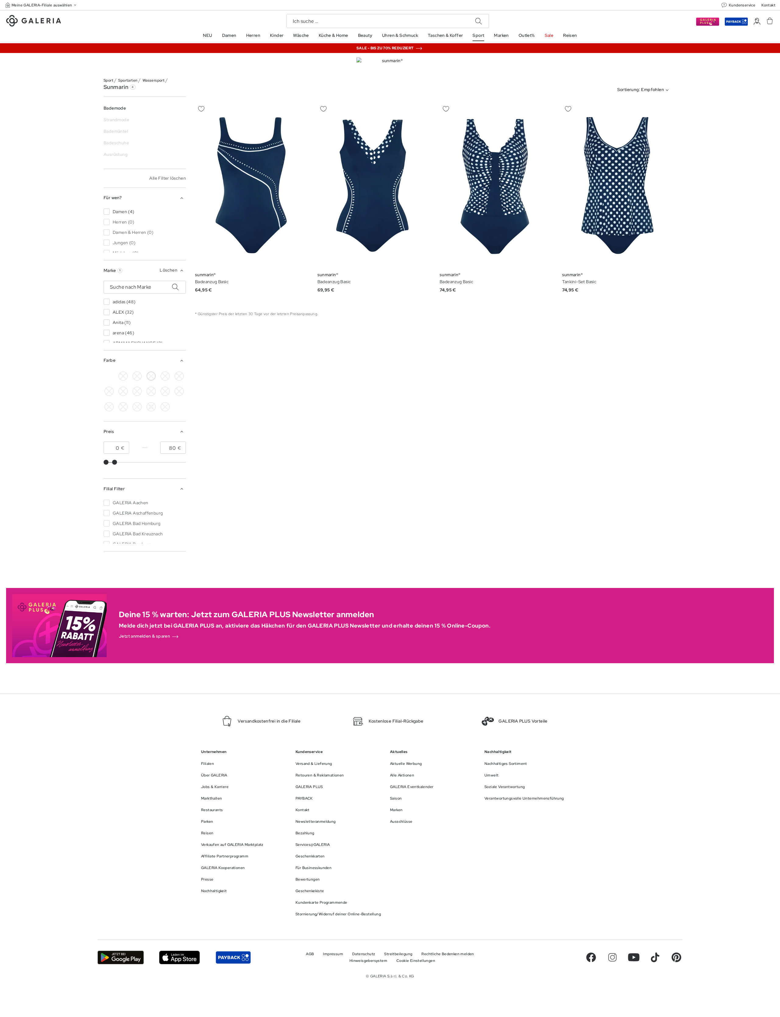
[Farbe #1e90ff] (109, 376)
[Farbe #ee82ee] (151, 391)
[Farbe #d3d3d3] (137, 376)
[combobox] (644, 90)
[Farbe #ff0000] (179, 391)
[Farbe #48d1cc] (123, 391)
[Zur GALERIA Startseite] (33, 21)
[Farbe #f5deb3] (165, 376)
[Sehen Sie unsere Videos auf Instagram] (612, 957)
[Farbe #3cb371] (109, 391)
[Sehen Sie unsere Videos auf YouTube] (634, 957)
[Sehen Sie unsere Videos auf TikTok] (655, 957)
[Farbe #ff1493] (165, 391)
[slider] (106, 462)
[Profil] (757, 21)
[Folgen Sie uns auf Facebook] (591, 957)
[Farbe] (137, 406)
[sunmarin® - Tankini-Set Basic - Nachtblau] (619, 185)
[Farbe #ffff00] (123, 406)
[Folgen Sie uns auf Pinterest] (676, 957)
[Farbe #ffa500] (109, 406)
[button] (41, 5)
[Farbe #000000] (123, 376)
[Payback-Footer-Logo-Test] (233, 957)
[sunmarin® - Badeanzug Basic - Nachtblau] (252, 185)
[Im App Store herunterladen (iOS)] (179, 957)
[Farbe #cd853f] (179, 376)
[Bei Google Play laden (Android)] (121, 957)
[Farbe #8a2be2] (137, 391)
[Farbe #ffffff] (151, 376)
